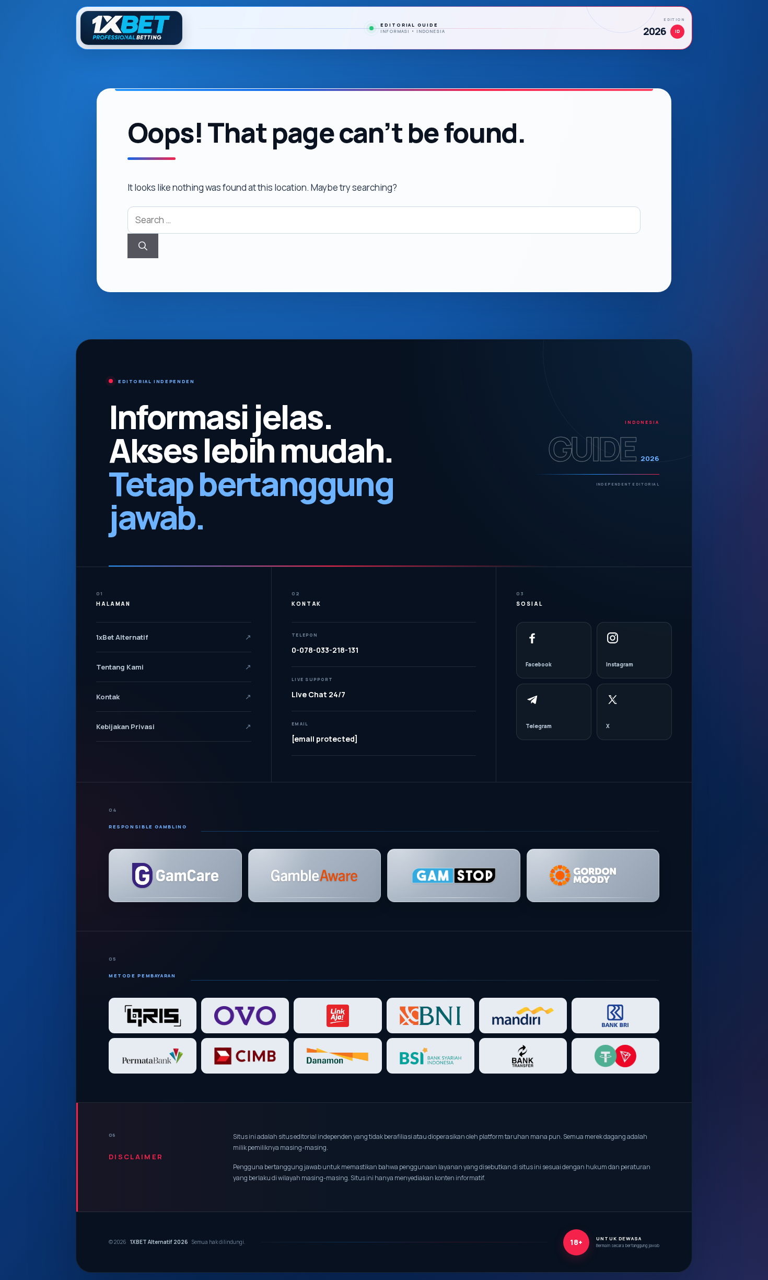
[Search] (142, 246)
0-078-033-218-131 (325, 650)
